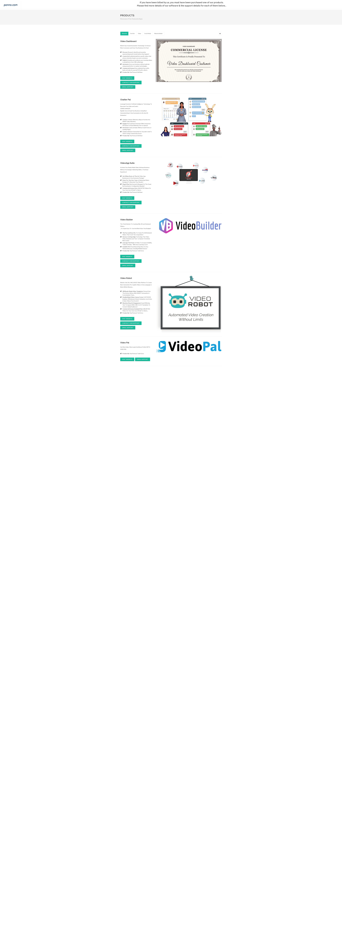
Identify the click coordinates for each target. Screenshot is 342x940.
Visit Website (127, 78)
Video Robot (126, 278)
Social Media (147, 33)
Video (139, 33)
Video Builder (126, 219)
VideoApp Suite (127, 163)
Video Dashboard (128, 41)
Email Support (127, 87)
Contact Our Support (131, 82)
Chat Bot (132, 33)
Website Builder (158, 33)
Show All (124, 33)
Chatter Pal (125, 99)
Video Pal (124, 342)
